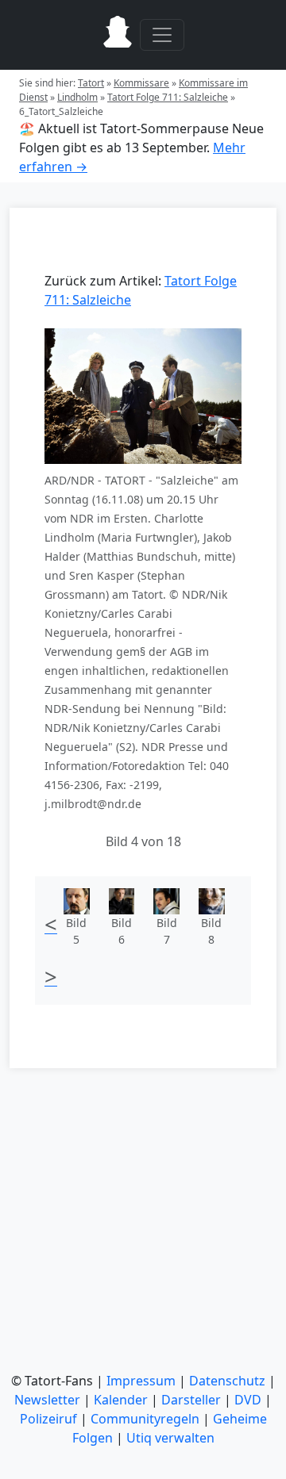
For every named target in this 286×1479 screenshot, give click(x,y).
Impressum (141, 1380)
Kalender (121, 1399)
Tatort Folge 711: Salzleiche (167, 97)
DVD (247, 1399)
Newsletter (47, 1399)
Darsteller (191, 1399)
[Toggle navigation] (162, 35)
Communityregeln (145, 1418)
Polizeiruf (48, 1418)
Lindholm (77, 97)
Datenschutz (227, 1380)
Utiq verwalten (170, 1437)
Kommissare (141, 83)
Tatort (91, 83)
